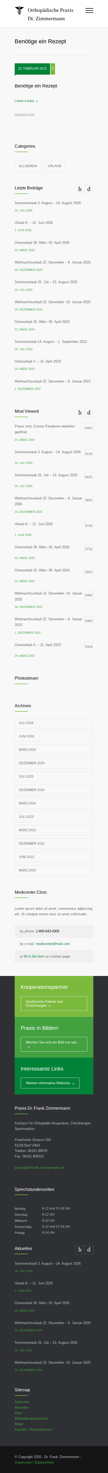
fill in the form (34, 956)
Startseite (22, 1402)
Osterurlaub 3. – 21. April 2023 (38, 361)
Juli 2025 (26, 776)
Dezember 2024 (32, 790)
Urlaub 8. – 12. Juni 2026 (34, 223)
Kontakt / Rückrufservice (33, 1429)
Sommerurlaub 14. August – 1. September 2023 (51, 342)
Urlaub (54, 166)
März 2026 (27, 750)
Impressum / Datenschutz (34, 1462)
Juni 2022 (26, 857)
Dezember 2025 (32, 763)
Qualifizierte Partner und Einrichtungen (44, 1003)
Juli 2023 (26, 817)
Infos (18, 1413)
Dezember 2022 (32, 843)
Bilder (19, 1424)
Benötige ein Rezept (36, 86)
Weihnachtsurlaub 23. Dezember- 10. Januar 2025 (52, 302)
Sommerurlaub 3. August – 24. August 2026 (48, 203)
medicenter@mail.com (53, 944)
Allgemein (28, 166)
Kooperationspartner (44, 987)
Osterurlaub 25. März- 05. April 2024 (42, 322)
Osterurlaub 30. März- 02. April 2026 (42, 243)
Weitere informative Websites (48, 1083)
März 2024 (27, 803)
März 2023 (27, 830)
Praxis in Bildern (39, 1028)
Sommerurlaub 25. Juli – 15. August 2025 (46, 282)
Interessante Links (42, 1069)
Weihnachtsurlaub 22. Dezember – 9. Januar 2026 (52, 262)
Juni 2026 (26, 736)
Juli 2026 (26, 723)
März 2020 (27, 870)
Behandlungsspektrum (31, 1418)
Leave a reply (24, 101)
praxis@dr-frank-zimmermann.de (39, 1168)
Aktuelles (22, 1407)
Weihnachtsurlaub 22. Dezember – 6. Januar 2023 (52, 381)
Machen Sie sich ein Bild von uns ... (53, 1042)
